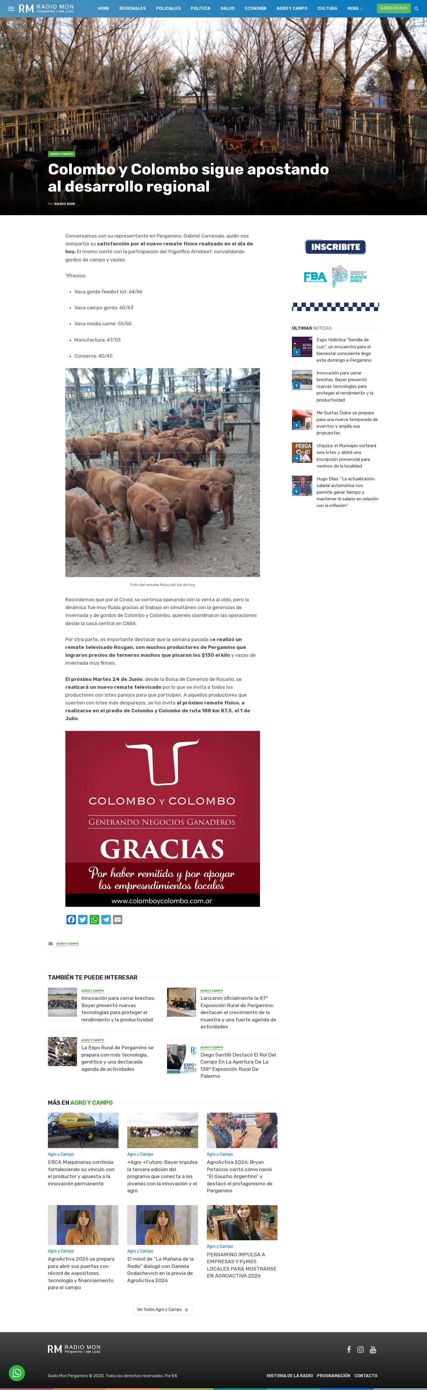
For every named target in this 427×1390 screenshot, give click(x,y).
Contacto (365, 1375)
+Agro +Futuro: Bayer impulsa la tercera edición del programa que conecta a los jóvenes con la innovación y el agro (162, 1176)
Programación (333, 1375)
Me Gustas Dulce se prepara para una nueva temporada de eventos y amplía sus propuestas (347, 423)
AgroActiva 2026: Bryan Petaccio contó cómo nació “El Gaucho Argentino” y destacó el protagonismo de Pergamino (239, 1176)
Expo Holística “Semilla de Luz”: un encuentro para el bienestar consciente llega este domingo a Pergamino (344, 350)
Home (103, 8)
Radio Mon (64, 204)
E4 (174, 1375)
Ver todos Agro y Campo (159, 1309)
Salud (227, 8)
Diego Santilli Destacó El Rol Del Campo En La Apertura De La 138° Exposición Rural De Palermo (238, 1065)
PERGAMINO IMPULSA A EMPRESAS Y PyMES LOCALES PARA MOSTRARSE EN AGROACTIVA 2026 (242, 1265)
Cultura (327, 8)
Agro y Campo (292, 8)
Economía (255, 8)
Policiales (168, 8)
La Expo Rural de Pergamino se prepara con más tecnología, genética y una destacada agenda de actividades (117, 1058)
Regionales (132, 8)
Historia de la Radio (290, 1375)
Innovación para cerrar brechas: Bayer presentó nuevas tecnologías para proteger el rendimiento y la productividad (118, 1009)
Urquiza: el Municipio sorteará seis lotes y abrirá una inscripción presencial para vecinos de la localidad (346, 455)
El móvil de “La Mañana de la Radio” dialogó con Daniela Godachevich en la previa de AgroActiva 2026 (160, 1269)
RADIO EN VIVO (394, 8)
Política (200, 8)
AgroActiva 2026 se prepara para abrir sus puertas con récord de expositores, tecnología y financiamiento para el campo (81, 1273)
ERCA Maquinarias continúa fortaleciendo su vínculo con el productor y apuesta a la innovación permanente (81, 1172)
